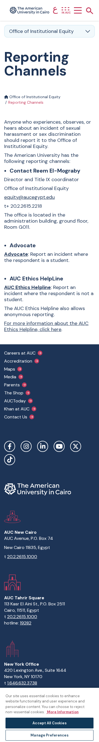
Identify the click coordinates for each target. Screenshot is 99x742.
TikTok (9, 459)
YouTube (59, 446)
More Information (62, 712)
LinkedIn (42, 446)
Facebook (9, 446)
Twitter (75, 446)
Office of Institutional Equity (34, 96)
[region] (49, 714)
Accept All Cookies (49, 723)
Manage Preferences (49, 735)
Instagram (26, 446)
